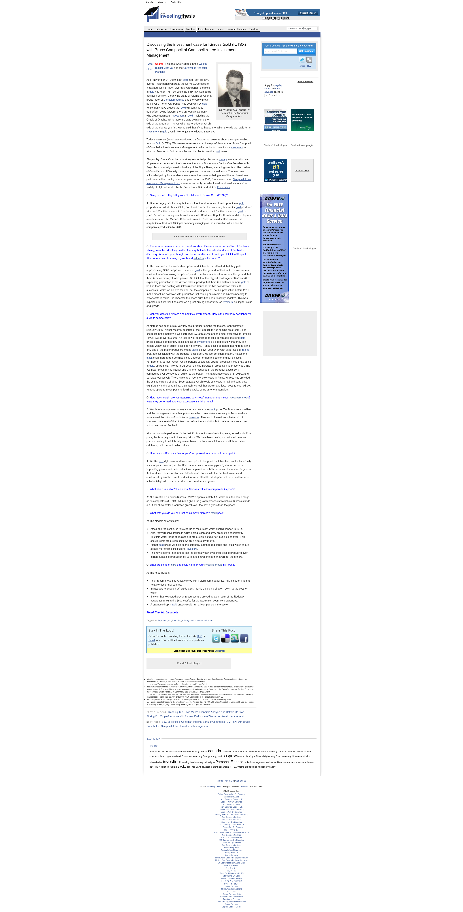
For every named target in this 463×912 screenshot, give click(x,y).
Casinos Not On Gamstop (231, 802)
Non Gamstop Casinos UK (232, 799)
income (298, 756)
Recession (282, 762)
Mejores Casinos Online (231, 906)
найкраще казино (231, 865)
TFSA (234, 766)
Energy (206, 756)
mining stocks (189, 620)
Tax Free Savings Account (199, 766)
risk (151, 766)
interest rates (156, 762)
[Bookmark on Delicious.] (225, 641)
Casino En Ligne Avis (232, 894)
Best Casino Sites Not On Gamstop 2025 (231, 832)
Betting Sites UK (231, 852)
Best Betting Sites (231, 847)
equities (179, 99)
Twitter (302, 65)
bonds (204, 751)
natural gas (209, 762)
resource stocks (296, 762)
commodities (157, 756)
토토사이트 (231, 891)
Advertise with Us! (305, 81)
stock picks (172, 766)
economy (197, 756)
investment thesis (239, 397)
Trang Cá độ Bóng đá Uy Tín (232, 873)
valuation (199, 258)
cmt (309, 751)
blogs (198, 751)
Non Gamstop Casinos (231, 817)
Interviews (161, 29)
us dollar (253, 766)
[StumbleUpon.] (235, 641)
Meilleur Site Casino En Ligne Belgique (231, 857)
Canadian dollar (230, 751)
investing (176, 620)
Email (151, 640)
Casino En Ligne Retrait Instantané (231, 901)
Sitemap (244, 786)
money (223, 159)
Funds (220, 29)
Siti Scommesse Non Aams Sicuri (231, 863)
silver (163, 766)
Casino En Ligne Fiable (231, 842)
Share (149, 69)
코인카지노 (231, 870)
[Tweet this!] (216, 641)
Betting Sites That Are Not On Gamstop (231, 814)
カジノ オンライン (231, 829)
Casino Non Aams (231, 796)
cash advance (272, 90)
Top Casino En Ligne (231, 899)
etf (255, 756)
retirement (310, 762)
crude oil (176, 756)
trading (245, 349)
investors (227, 302)
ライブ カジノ (231, 868)
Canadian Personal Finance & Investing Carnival (262, 751)
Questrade (220, 650)
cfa (305, 751)
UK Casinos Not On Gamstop (231, 840)
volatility (271, 766)
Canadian (169, 99)
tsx (246, 766)
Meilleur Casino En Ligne (231, 878)
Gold (158, 143)
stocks (200, 620)
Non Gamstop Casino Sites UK (231, 824)
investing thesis (213, 564)
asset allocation (180, 751)
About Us (162, 2)
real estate (271, 762)
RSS (199, 636)
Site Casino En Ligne (231, 876)
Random (253, 29)
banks (191, 751)
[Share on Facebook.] (244, 641)
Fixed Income (206, 29)
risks (173, 564)
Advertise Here (302, 170)
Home (149, 29)
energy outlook (218, 756)
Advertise (150, 2)
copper (168, 756)
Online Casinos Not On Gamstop (231, 794)
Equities (190, 29)
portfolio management (255, 762)
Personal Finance (236, 29)
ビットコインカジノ (231, 883)
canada (214, 750)
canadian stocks (295, 751)
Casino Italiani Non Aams (231, 850)
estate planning (246, 756)
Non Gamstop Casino (232, 804)
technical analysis (222, 766)
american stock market (161, 751)
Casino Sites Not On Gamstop (231, 809)
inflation (306, 756)
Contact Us (176, 2)
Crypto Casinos (231, 855)
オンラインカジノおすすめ (231, 881)
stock (195, 349)
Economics (176, 29)
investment (178, 115)
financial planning (266, 756)
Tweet (149, 64)
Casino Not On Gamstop (231, 822)
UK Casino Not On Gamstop (231, 827)
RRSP (157, 766)
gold (185, 79)
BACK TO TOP (153, 739)
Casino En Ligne (232, 886)
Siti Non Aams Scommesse (231, 896)
